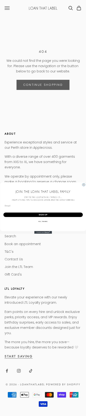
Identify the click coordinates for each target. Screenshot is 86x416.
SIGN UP (43, 215)
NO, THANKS (43, 221)
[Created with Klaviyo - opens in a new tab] (43, 232)
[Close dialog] (83, 184)
